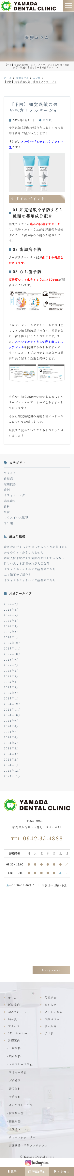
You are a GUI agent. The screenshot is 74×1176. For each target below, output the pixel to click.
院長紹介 (50, 997)
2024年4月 (11, 748)
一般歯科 (15, 1048)
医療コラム (52, 1019)
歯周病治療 (16, 1113)
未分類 (47, 120)
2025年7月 (11, 665)
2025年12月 (12, 643)
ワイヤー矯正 (18, 1072)
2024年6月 (11, 737)
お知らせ (50, 1004)
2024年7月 (11, 731)
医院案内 (14, 1004)
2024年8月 (11, 726)
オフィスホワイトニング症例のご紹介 (30, 580)
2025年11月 (12, 648)
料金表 (12, 1019)
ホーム (12, 997)
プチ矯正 (15, 1080)
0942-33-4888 (37, 838)
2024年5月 (11, 742)
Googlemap (51, 969)
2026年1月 (11, 637)
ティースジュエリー (22, 1137)
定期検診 (10, 484)
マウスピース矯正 (16, 517)
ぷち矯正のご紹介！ (17, 574)
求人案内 (50, 1026)
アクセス (63, 1171)
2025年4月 (11, 681)
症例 (7, 489)
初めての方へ (17, 1012)
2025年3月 (11, 687)
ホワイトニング (14, 495)
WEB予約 (39, 1171)
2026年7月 (11, 604)
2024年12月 (12, 704)
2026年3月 (11, 626)
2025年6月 (11, 670)
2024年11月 (12, 709)
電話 (14, 1171)
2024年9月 (11, 720)
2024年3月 (11, 754)
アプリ (49, 1033)
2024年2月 (11, 759)
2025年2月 (11, 693)
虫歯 (7, 512)
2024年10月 (12, 715)
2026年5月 (11, 615)
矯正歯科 (15, 1056)
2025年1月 (11, 698)
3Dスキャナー (17, 1033)
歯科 (7, 506)
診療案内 (14, 1040)
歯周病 (8, 478)
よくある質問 (53, 1012)
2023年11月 (12, 776)
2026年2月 (11, 631)
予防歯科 (15, 1096)
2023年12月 (12, 770)
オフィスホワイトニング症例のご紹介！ (31, 569)
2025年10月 (12, 654)
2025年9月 (11, 659)
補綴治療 (15, 1121)
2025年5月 (11, 676)
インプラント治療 (21, 1105)
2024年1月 (11, 765)
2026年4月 (11, 620)
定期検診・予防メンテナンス (28, 1145)
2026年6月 (11, 609)
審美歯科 (10, 501)
